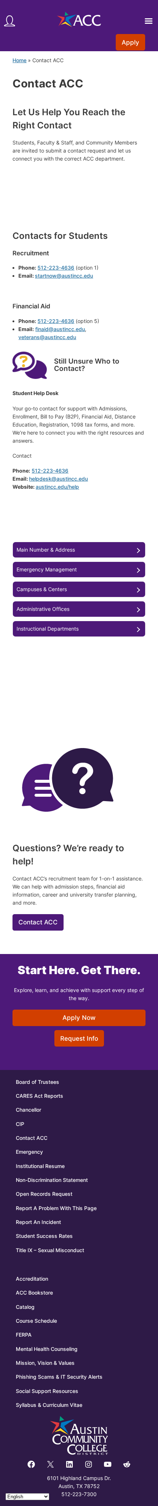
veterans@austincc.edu (47, 337)
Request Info (79, 1038)
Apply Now (79, 1017)
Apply (130, 42)
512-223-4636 (55, 267)
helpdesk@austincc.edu (58, 479)
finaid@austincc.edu (60, 329)
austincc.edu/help (57, 487)
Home (19, 60)
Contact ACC (38, 922)
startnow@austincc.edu (64, 276)
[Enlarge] (37, 357)
